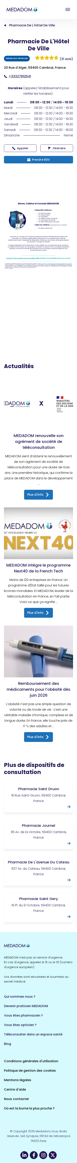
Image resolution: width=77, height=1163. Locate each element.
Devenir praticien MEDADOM (26, 1006)
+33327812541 (20, 76)
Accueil (5, 25)
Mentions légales (17, 1080)
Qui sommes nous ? (19, 996)
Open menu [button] (67, 9)
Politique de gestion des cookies (30, 1070)
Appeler (22, 148)
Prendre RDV (41, 160)
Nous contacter (16, 1099)
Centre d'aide (15, 1089)
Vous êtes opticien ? (20, 1025)
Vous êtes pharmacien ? (23, 1015)
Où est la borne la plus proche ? (29, 1108)
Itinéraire (59, 148)
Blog (7, 1044)
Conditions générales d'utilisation (31, 1061)
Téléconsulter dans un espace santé (33, 1034)
